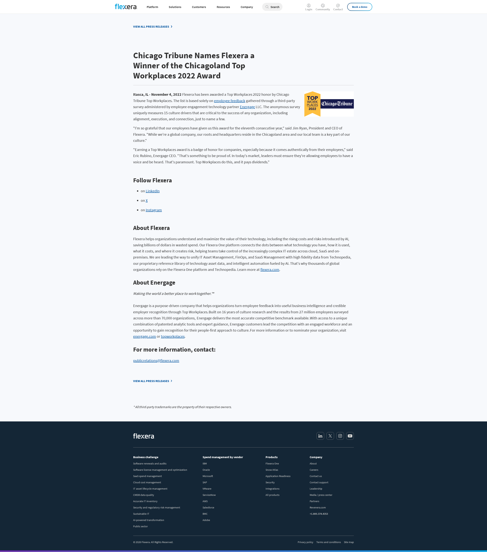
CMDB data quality (143, 495)
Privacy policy (305, 542)
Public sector (140, 526)
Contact (338, 9)
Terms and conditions (328, 542)
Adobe (206, 520)
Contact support (319, 482)
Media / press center (321, 495)
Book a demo (359, 7)
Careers (314, 469)
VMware (207, 488)
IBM (205, 463)
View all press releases (151, 26)
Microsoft (208, 476)
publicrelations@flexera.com (156, 360)
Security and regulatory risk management (156, 507)
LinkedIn (153, 190)
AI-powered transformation (148, 520)
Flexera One (272, 463)
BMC (205, 513)
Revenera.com (318, 507)
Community (323, 9)
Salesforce (208, 507)
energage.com (144, 336)
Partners (314, 501)
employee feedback (229, 100)
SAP (205, 482)
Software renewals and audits (149, 463)
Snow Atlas (272, 469)
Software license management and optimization (160, 469)
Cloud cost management (147, 482)
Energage (247, 106)
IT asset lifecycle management (150, 488)
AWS (205, 501)
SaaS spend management (147, 476)
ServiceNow (209, 495)
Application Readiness (278, 476)
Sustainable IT (141, 513)
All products (272, 495)
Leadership (316, 488)
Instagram (154, 209)
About (313, 463)
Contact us (316, 476)
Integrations (272, 488)
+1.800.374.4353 (319, 513)
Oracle (206, 469)
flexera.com (269, 269)
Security (270, 482)
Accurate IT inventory (145, 501)
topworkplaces (173, 336)
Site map (349, 542)
